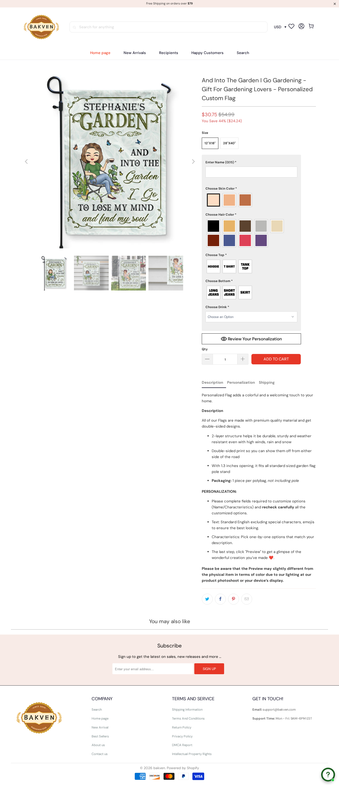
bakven (159, 768)
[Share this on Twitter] (207, 599)
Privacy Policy (182, 736)
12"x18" (210, 143)
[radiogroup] (251, 200)
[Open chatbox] (328, 775)
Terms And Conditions (188, 718)
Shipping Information (187, 709)
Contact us (100, 754)
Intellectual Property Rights (192, 754)
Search (97, 709)
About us (98, 745)
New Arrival (100, 727)
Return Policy (181, 727)
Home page (100, 718)
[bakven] (41, 27)
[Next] (193, 161)
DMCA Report (182, 745)
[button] (168, 53)
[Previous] (27, 161)
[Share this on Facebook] (220, 599)
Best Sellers (100, 736)
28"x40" (229, 143)
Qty (205, 349)
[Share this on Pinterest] (233, 599)
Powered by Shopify (183, 768)
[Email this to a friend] (246, 599)
